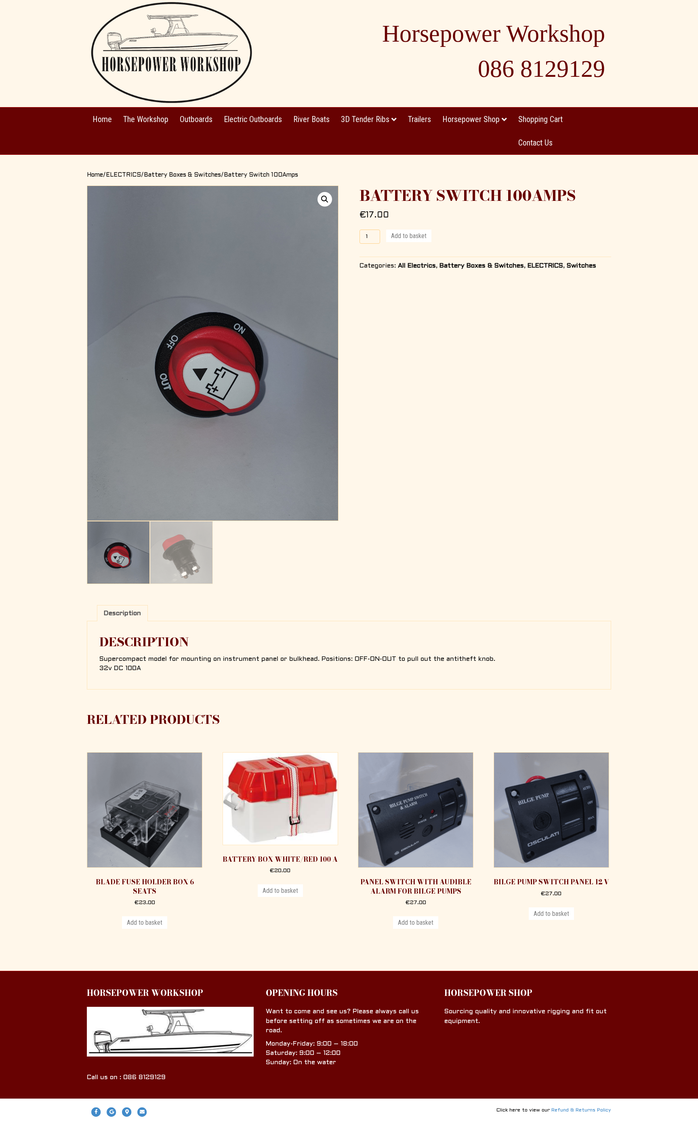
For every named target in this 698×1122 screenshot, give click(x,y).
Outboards (196, 119)
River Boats (311, 119)
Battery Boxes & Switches (182, 175)
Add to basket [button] (144, 922)
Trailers (419, 119)
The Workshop (145, 119)
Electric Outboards (253, 119)
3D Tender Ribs (365, 119)
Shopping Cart (540, 119)
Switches (581, 266)
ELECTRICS (123, 175)
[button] (324, 199)
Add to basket (409, 236)
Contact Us (535, 143)
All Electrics (417, 266)
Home (102, 119)
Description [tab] (122, 613)
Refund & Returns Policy (581, 1110)
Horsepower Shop (471, 119)
